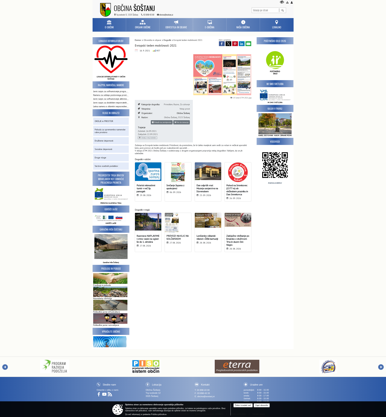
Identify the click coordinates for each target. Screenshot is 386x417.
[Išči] (282, 10)
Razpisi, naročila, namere (111, 85)
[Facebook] (99, 395)
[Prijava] (292, 2)
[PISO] (55, 366)
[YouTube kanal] (105, 395)
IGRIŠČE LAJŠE (111, 223)
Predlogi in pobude (111, 268)
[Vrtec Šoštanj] (328, 366)
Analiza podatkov (275, 183)
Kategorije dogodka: (150, 104)
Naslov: (144, 117)
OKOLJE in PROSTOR (104, 121)
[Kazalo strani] (287, 2)
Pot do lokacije (182, 122)
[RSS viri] (110, 395)
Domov (138, 40)
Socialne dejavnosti (103, 149)
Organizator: (146, 113)
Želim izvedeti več (243, 405)
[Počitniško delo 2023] (275, 62)
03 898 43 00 (148, 14)
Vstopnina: (145, 108)
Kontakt (205, 384)
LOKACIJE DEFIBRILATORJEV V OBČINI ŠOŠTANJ (111, 77)
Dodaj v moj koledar (148, 138)
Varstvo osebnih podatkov (106, 166)
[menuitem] (109, 24)
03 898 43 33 (203, 393)
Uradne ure (256, 384)
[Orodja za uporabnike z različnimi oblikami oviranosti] (282, 2)
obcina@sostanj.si (166, 14)
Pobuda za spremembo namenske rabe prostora (110, 131)
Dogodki (167, 40)
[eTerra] (146, 366)
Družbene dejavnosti (104, 140)
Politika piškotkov (158, 414)
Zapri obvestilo (261, 405)
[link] (222, 43)
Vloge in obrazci (110, 113)
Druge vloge (100, 157)
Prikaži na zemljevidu (162, 122)
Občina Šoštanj (183, 113)
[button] (5, 367)
